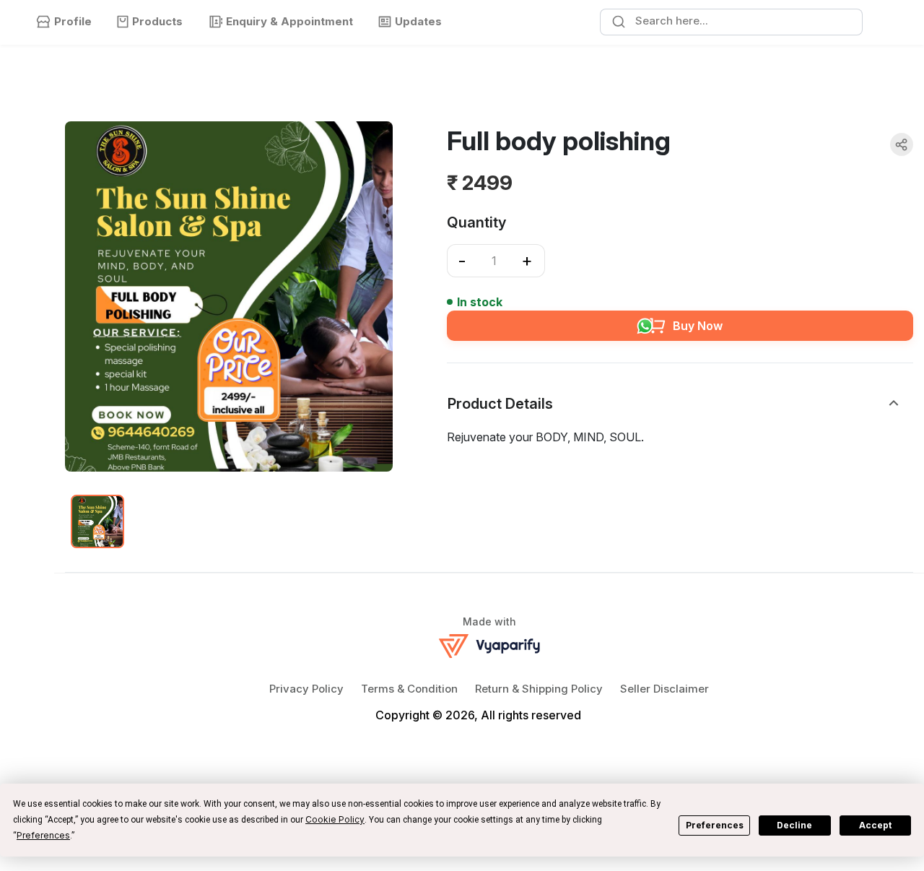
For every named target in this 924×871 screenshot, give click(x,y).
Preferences (715, 825)
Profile (73, 21)
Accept (875, 825)
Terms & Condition (409, 689)
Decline (794, 825)
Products (157, 21)
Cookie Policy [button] (335, 819)
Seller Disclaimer (664, 689)
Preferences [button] (43, 835)
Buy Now (698, 325)
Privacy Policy (306, 689)
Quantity (476, 222)
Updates (418, 21)
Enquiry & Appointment (289, 21)
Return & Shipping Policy (539, 689)
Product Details (500, 403)
